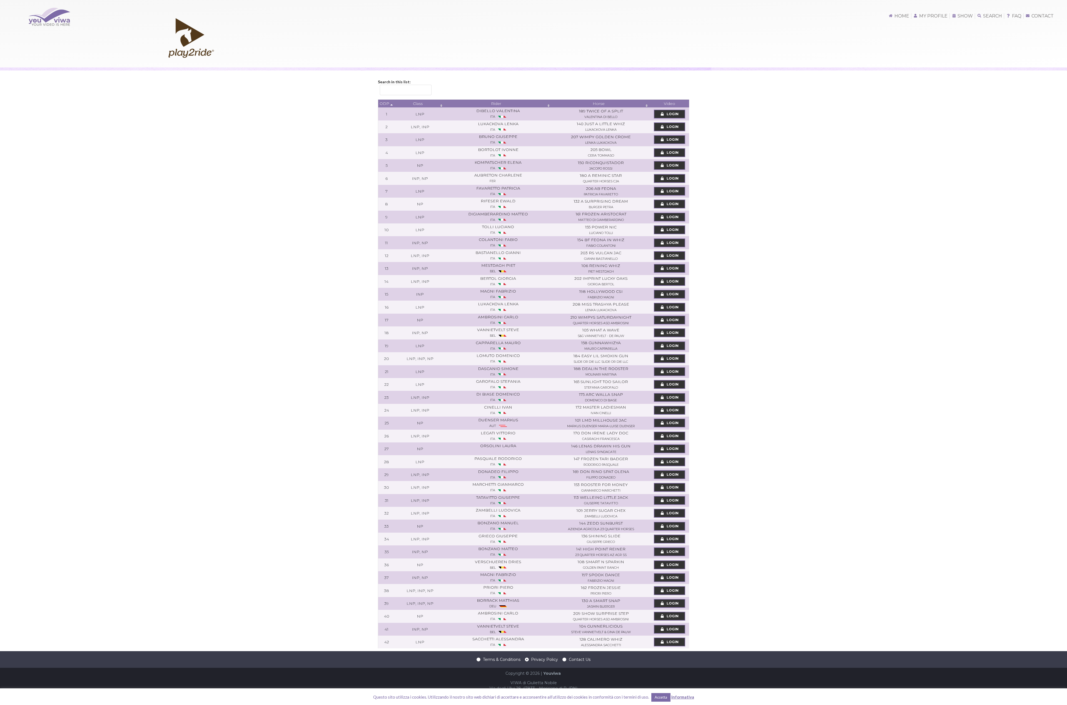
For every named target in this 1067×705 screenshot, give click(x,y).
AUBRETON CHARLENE (498, 178)
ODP (384, 103)
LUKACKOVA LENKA (498, 306)
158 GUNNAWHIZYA (601, 345)
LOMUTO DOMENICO (498, 358)
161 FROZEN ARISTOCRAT (601, 217)
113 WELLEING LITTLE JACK (601, 500)
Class (418, 103)
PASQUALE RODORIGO (498, 461)
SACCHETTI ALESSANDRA (498, 641)
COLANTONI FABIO (498, 242)
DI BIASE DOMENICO (498, 397)
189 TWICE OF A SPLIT (601, 114)
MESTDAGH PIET (498, 268)
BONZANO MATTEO (498, 551)
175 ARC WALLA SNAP (601, 397)
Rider (496, 103)
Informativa (682, 696)
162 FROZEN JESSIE (601, 590)
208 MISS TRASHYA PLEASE (601, 307)
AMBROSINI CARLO (498, 616)
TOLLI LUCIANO (498, 229)
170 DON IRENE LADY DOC (601, 435)
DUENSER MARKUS (498, 422)
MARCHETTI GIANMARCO (498, 487)
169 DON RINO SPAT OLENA (601, 474)
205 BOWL (601, 152)
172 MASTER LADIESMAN (601, 410)
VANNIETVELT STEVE (498, 332)
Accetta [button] (661, 697)
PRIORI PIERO (498, 590)
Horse (599, 103)
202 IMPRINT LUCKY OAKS (601, 281)
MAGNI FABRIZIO (498, 294)
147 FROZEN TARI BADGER (601, 461)
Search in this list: (394, 81)
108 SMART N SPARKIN (601, 564)
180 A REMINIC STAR (601, 178)
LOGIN (672, 114)
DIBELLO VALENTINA (498, 113)
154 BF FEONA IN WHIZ (600, 242)
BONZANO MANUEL (498, 525)
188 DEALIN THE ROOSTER (601, 371)
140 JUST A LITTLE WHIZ (601, 126)
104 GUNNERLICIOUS (601, 629)
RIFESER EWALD (498, 203)
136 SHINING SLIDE (601, 538)
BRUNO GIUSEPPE (498, 139)
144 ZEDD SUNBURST (601, 526)
